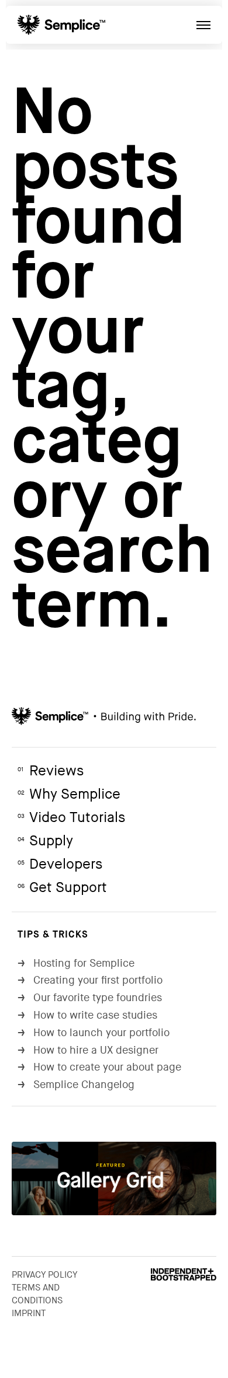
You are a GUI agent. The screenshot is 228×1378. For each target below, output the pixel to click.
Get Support (62, 887)
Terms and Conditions (37, 1294)
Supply (45, 841)
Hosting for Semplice (76, 963)
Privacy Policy (45, 1274)
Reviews (51, 771)
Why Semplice (69, 794)
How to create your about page (99, 1067)
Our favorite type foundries (90, 998)
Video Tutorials (71, 817)
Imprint (29, 1313)
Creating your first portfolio (90, 980)
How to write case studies (87, 1015)
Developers (60, 864)
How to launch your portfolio (94, 1033)
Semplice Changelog (76, 1085)
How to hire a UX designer (88, 1050)
